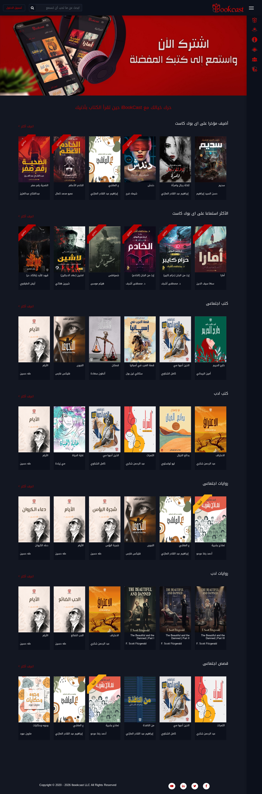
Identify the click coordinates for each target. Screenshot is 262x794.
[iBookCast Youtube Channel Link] (171, 786)
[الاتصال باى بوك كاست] (254, 49)
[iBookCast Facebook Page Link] (206, 786)
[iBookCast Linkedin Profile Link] (183, 786)
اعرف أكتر (27, 126)
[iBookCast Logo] (228, 8)
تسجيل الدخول (14, 7)
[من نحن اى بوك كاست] (254, 39)
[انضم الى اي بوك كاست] (254, 59)
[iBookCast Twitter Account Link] (194, 786)
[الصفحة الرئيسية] (254, 20)
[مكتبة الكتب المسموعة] (254, 30)
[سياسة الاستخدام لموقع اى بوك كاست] (254, 69)
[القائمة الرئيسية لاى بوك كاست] (253, 9)
